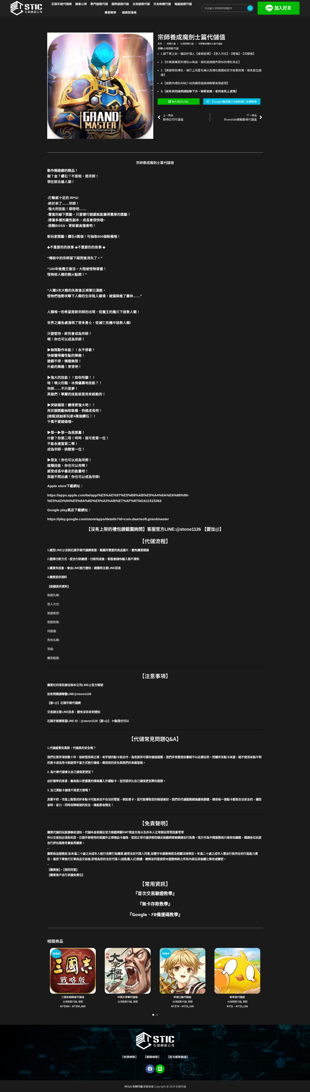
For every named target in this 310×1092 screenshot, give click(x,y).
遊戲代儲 (171, 43)
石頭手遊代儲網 (70, 702)
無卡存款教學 (155, 904)
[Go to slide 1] (153, 1015)
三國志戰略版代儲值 (72, 997)
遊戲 (80, 1001)
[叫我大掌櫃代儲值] (128, 971)
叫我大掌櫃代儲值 (127, 997)
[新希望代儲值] (237, 971)
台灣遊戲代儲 (187, 43)
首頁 (160, 43)
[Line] (160, 1068)
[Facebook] (150, 1068)
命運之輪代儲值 (182, 997)
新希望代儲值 (237, 997)
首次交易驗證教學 (155, 893)
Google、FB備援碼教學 (155, 914)
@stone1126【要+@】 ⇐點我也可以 (105, 721)
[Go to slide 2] (157, 1015)
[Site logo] (26, 8)
